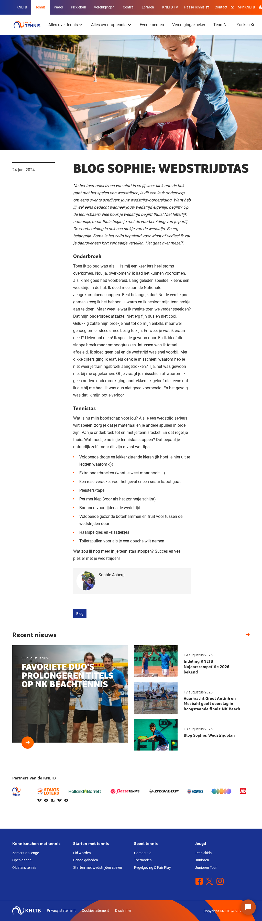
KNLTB (21, 7)
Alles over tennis (63, 24)
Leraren (148, 7)
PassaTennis (194, 7)
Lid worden (82, 853)
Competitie (142, 853)
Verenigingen (104, 7)
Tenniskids (203, 853)
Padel (58, 7)
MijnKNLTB (246, 7)
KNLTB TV (170, 7)
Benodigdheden (85, 860)
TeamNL (221, 24)
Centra (128, 7)
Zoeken (243, 24)
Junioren (202, 860)
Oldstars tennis (24, 867)
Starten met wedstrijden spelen (97, 867)
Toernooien (143, 860)
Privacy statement (61, 910)
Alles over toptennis (108, 24)
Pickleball (78, 7)
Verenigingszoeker (188, 24)
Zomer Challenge (25, 853)
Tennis (40, 7)
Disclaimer (123, 910)
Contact (221, 7)
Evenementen (152, 24)
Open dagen (21, 860)
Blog (79, 614)
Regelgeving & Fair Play (152, 867)
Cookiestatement (95, 910)
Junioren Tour (206, 867)
